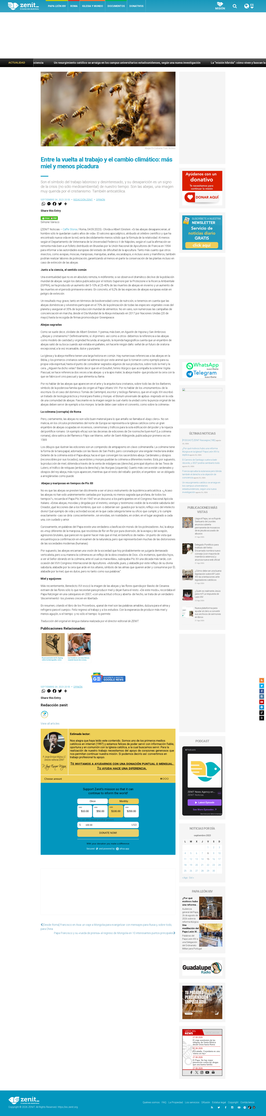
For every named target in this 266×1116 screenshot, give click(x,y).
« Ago (185, 877)
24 (219, 865)
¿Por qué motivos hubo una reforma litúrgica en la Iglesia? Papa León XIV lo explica (200, 451)
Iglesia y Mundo (92, 6)
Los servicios (192, 1102)
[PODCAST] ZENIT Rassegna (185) (199, 440)
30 (213, 871)
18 (185, 865)
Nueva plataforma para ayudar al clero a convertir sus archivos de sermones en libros (208, 612)
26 (191, 871)
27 (196, 871)
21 (202, 865)
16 (213, 859)
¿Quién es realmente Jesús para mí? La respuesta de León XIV (208, 594)
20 (196, 865)
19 (191, 865)
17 (219, 859)
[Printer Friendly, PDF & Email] (49, 218)
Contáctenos (247, 1102)
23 (213, 865)
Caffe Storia (70, 229)
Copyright (233, 1102)
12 (191, 859)
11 (185, 859)
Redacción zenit (83, 199)
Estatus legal (219, 1102)
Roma (74, 6)
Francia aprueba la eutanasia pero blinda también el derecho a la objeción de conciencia (202, 474)
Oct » (191, 877)
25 (185, 871)
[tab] (192, 1032)
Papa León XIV (57, 6)
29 (208, 871)
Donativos (136, 6)
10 (219, 853)
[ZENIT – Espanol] (27, 6)
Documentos (116, 6)
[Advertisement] (133, 35)
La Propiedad (175, 1102)
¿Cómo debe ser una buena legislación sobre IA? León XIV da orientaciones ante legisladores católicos (208, 575)
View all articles (50, 723)
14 (202, 859)
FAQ (164, 1102)
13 (196, 859)
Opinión (44, 74)
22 (208, 865)
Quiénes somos (151, 1102)
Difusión (206, 1102)
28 (202, 871)
